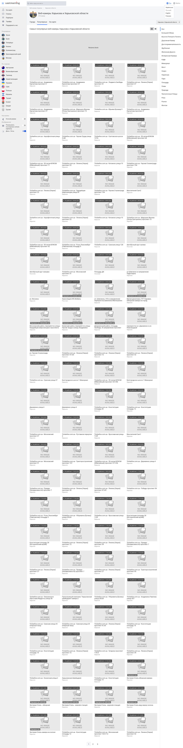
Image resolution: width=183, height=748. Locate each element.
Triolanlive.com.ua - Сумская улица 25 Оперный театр (43, 624)
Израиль (9, 94)
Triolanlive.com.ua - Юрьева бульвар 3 (108, 109)
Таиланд (9, 75)
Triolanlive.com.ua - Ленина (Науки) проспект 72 (107, 354)
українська (169, 7)
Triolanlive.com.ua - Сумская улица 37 (43, 380)
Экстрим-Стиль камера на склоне (42, 732)
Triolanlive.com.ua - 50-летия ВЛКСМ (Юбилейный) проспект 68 (140, 137)
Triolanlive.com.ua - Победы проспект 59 (142, 488)
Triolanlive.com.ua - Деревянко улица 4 (141, 461)
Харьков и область (50, 8)
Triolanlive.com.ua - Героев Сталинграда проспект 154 (141, 164)
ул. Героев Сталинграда (39, 353)
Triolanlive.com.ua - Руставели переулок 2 (77, 435)
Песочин (130, 247)
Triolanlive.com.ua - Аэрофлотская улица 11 (45, 137)
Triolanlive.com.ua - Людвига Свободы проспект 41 (108, 83)
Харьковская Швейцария (71, 678)
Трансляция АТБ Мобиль (71, 299)
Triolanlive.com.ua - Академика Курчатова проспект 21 (73, 83)
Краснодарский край (13, 54)
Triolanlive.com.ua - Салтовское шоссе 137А (108, 137)
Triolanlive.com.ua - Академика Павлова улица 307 (142, 597)
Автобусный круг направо (39, 272)
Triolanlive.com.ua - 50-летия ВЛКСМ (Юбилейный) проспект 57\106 (107, 462)
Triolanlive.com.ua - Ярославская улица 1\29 (108, 435)
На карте (9, 10)
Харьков (32, 86)
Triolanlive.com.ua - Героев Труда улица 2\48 (76, 137)
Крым (8, 35)
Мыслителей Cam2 (134, 190)
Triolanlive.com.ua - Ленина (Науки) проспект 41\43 (75, 354)
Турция (8, 98)
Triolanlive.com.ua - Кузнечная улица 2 (44, 678)
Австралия (10, 68)
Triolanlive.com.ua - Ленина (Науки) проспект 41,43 (107, 624)
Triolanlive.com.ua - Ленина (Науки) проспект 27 (140, 83)
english (168, 13)
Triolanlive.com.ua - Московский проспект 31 (74, 272)
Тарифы (9, 21)
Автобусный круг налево (136, 245)
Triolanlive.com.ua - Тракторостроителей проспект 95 (142, 570)
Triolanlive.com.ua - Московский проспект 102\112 (106, 733)
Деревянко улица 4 (37, 407)
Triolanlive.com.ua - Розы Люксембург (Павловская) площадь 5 (76, 245)
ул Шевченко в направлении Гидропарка (138, 272)
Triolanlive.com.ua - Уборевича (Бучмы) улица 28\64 (76, 516)
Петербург (9, 43)
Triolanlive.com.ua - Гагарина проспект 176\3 (108, 651)
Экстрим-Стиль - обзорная (40, 705)
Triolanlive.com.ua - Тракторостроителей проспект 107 (77, 462)
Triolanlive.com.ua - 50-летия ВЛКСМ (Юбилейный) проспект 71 (43, 164)
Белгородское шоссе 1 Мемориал (75, 380)
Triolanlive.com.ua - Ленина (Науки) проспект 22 (75, 164)
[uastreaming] (12, 3)
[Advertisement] (86, 46)
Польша (9, 90)
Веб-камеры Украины (36, 8)
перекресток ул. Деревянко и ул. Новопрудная (139, 327)
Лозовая (97, 274)
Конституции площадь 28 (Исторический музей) (136, 516)
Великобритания (12, 71)
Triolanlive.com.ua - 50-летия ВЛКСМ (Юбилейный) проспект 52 (43, 245)
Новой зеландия (12, 79)
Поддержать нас (12, 25)
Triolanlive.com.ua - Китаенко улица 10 (108, 163)
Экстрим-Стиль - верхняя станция (107, 705)
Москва (8, 58)
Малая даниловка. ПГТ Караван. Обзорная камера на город (139, 299)
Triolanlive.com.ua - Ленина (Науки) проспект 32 (140, 354)
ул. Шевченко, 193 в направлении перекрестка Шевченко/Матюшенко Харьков (108, 300)
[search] (63, 3)
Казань (8, 46)
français (168, 16)
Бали (7, 39)
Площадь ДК (99, 272)
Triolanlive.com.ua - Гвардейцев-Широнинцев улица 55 (74, 191)
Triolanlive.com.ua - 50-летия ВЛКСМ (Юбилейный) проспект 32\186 (107, 381)
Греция (8, 106)
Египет (8, 102)
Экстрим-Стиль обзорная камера (139, 678)
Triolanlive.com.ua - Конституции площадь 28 (106, 408)
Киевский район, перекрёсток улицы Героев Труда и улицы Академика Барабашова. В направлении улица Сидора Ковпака (76, 327)
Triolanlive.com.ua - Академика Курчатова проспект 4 (41, 83)
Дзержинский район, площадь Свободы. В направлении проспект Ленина (107, 327)
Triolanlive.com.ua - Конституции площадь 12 (139, 408)
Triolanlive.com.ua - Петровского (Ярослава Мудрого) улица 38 (42, 597)
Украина (9, 83)
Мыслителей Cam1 (134, 434)
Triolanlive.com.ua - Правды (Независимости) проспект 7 (41, 489)
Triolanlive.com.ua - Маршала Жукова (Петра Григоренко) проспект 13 (76, 110)
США (7, 87)
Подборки (9, 18)
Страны (8, 14)
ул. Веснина (34, 299)
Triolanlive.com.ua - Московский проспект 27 (41, 435)
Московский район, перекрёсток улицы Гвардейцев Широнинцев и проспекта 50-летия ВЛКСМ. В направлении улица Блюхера (45, 327)
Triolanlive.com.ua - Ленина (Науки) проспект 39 (107, 543)
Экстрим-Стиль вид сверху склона (140, 705)
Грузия (8, 110)
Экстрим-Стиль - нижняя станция (74, 705)
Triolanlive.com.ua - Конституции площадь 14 (139, 624)
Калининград (10, 50)
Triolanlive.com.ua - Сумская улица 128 (108, 245)
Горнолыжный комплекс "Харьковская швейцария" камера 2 (77, 597)
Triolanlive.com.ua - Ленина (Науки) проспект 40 (75, 489)
